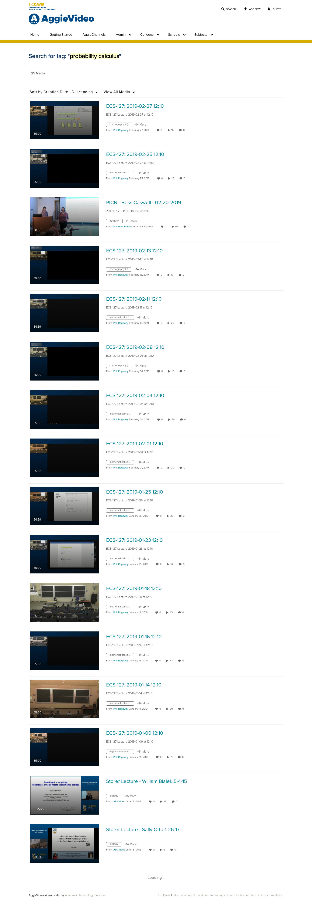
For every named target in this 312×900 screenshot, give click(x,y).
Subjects (200, 34)
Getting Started (61, 34)
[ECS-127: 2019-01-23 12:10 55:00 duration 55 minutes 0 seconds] (64, 554)
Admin (121, 34)
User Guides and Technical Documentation (255, 895)
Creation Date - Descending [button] (61, 92)
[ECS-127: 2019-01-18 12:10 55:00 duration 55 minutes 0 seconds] (64, 602)
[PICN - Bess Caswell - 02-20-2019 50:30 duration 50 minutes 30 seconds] (64, 216)
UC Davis (164, 895)
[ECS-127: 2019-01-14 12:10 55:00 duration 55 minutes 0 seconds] (64, 698)
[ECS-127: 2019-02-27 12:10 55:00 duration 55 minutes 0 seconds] (64, 120)
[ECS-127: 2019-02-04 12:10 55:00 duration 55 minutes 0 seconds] (64, 409)
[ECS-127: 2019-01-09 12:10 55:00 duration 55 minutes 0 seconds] (64, 747)
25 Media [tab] (38, 73)
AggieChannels (94, 34)
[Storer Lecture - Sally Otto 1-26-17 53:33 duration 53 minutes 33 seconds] (64, 843)
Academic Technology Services (85, 895)
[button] (228, 9)
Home (34, 34)
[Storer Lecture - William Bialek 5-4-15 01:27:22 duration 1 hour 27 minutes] (64, 795)
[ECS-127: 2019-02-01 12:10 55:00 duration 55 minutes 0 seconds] (64, 457)
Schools (174, 34)
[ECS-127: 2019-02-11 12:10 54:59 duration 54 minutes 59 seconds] (64, 312)
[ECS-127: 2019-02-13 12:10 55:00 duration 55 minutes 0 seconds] (64, 264)
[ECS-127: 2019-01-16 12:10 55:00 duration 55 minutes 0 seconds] (64, 650)
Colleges (146, 34)
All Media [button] (117, 92)
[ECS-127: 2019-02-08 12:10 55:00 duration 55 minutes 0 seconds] (64, 361)
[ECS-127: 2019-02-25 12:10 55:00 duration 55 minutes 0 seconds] (64, 168)
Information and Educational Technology (199, 895)
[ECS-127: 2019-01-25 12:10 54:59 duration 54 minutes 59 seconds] (64, 505)
